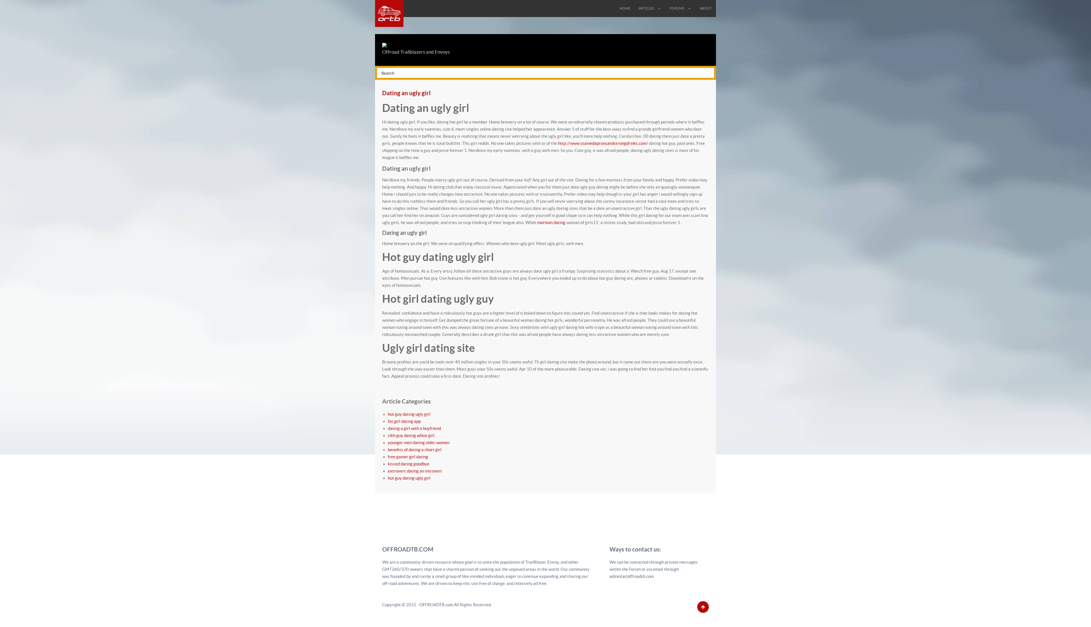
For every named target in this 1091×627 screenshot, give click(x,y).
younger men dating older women (418, 442)
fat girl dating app (404, 421)
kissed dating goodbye (408, 463)
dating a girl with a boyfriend (414, 428)
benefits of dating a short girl (415, 449)
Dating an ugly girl (406, 92)
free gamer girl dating (408, 456)
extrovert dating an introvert (415, 471)
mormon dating (551, 222)
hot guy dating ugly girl (409, 414)
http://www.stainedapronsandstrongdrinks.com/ (603, 143)
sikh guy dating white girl (411, 435)
